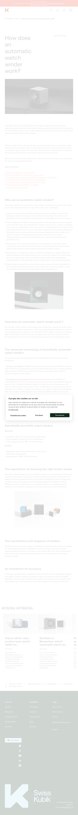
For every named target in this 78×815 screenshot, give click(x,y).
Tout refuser (39, 415)
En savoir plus (13, 410)
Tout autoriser (59, 415)
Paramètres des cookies (18, 415)
